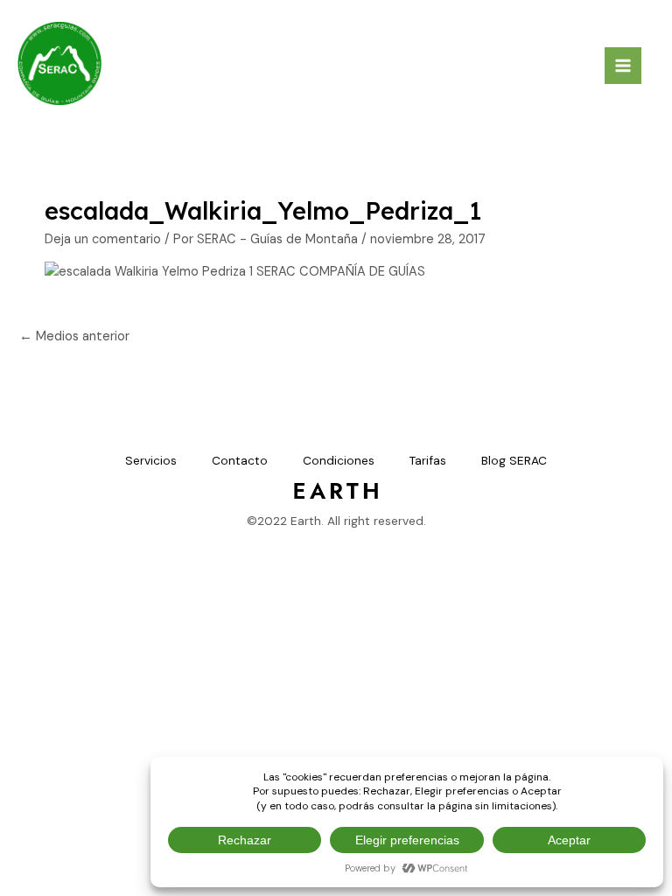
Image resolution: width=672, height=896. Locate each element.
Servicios (151, 460)
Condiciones (338, 460)
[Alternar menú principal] (623, 65)
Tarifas (428, 460)
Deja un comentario (103, 239)
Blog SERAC (514, 460)
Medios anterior (74, 336)
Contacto (240, 460)
